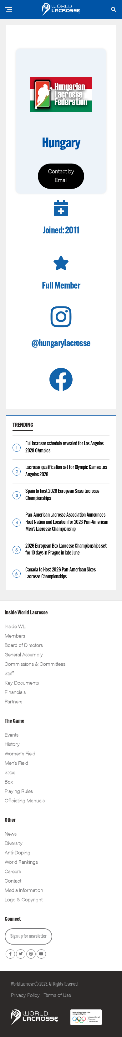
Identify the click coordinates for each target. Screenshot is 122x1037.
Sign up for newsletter (28, 936)
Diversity (14, 843)
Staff (9, 673)
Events (11, 734)
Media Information (24, 890)
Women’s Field (20, 753)
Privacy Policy (25, 994)
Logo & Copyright (24, 899)
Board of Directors (24, 645)
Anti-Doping (17, 852)
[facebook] (61, 379)
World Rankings (21, 861)
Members (15, 635)
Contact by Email (61, 175)
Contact (13, 880)
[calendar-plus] (61, 208)
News (11, 833)
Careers (13, 871)
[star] (61, 263)
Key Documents (22, 682)
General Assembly (24, 654)
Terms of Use (57, 994)
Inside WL (15, 626)
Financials (15, 692)
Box (9, 781)
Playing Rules (19, 791)
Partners (13, 701)
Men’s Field (16, 762)
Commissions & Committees (35, 663)
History (12, 744)
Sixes (10, 772)
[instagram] (61, 316)
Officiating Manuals (25, 800)
